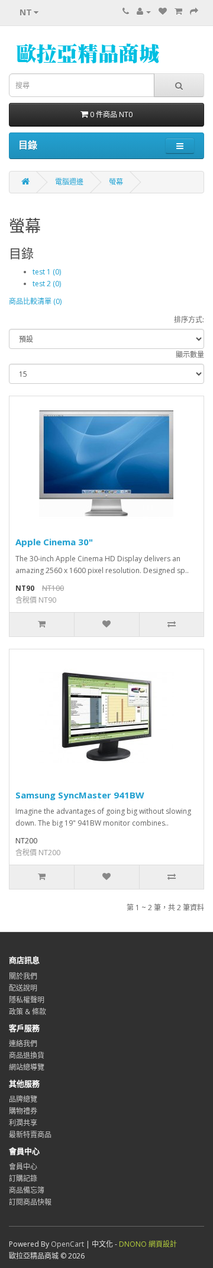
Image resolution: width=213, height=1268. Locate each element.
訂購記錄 (23, 1178)
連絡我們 (23, 1044)
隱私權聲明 (26, 1000)
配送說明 (23, 988)
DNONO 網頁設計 (148, 1244)
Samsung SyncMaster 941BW (79, 795)
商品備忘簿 (26, 1190)
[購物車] (178, 12)
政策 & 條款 (27, 1012)
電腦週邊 (69, 182)
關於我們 (23, 976)
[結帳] (194, 12)
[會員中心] (144, 12)
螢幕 (116, 182)
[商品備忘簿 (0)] (163, 12)
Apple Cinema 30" (54, 542)
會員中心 (23, 1167)
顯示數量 (190, 355)
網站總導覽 (26, 1067)
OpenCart (67, 1244)
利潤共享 (23, 1123)
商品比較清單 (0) (35, 301)
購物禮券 (23, 1111)
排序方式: (189, 320)
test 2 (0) (47, 284)
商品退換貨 (26, 1055)
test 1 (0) (47, 272)
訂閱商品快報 (30, 1202)
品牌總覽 (23, 1099)
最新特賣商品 (30, 1135)
